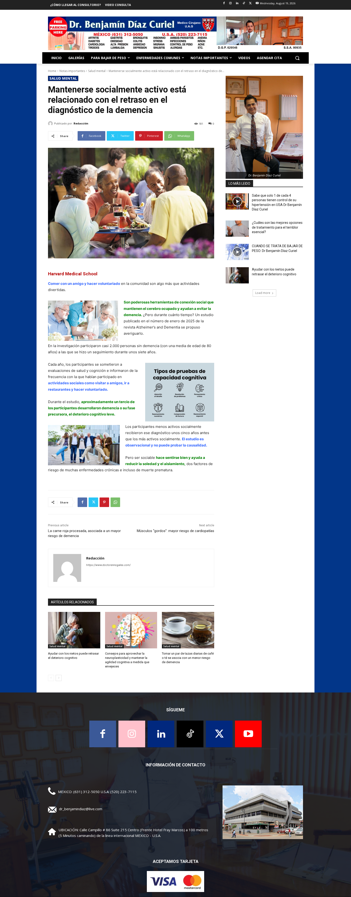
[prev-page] (51, 678)
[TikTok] (244, 3)
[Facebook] (224, 3)
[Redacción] (51, 123)
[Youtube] (257, 3)
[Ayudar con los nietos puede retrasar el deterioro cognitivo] (74, 630)
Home (52, 71)
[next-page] (59, 678)
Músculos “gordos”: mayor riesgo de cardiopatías (175, 531)
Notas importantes (72, 71)
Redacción (81, 123)
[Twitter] (250, 3)
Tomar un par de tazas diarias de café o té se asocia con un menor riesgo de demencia (188, 658)
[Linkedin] (237, 3)
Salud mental (97, 71)
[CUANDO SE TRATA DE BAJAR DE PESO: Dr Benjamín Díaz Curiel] (237, 252)
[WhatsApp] (115, 502)
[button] (297, 58)
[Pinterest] (104, 502)
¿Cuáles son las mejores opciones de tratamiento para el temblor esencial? (277, 227)
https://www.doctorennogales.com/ (108, 565)
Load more (262, 293)
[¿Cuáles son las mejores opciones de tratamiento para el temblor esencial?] (237, 228)
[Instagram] (230, 3)
